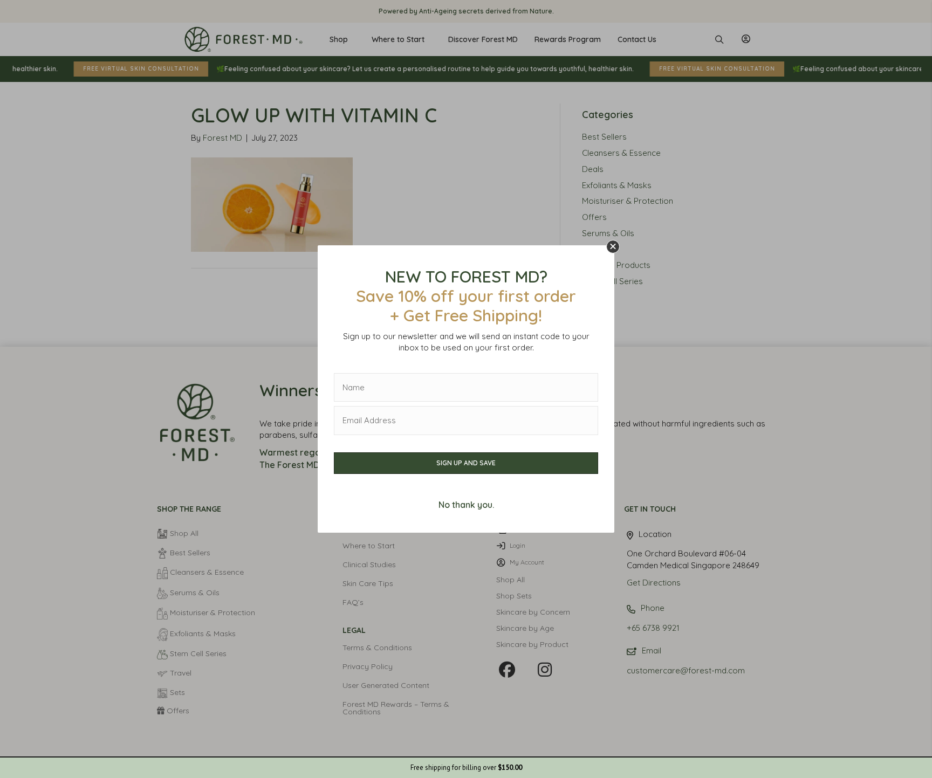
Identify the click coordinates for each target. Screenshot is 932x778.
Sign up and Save (466, 463)
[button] (613, 246)
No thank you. (466, 504)
